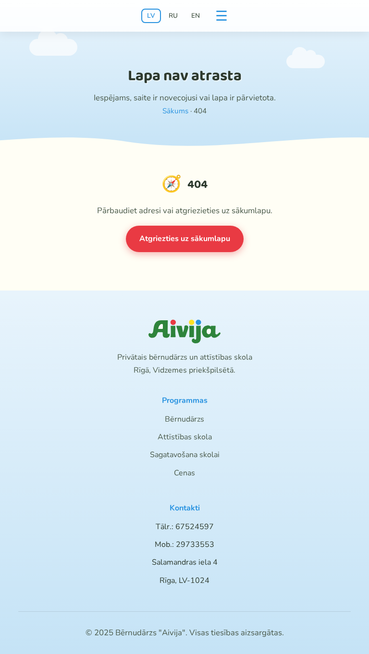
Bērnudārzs (184, 419)
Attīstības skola (185, 437)
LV (151, 15)
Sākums (175, 111)
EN (195, 15)
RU (173, 15)
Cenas (184, 473)
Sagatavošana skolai (185, 454)
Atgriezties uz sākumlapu (184, 238)
